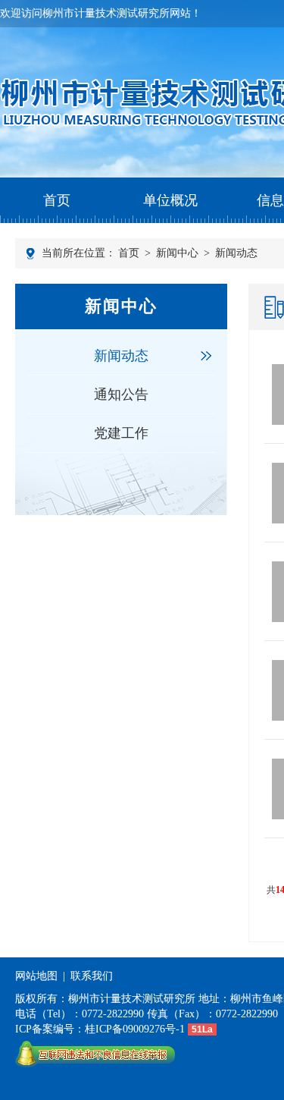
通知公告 (121, 394)
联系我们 (91, 976)
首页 (56, 200)
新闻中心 (177, 253)
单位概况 (170, 200)
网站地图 (36, 976)
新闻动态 (236, 253)
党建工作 (121, 433)
